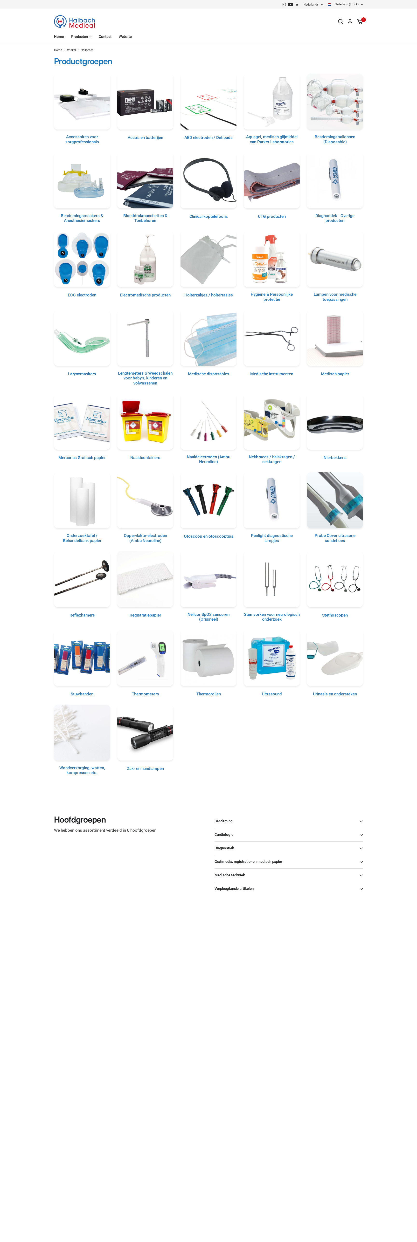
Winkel (71, 50)
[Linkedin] (297, 4)
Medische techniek (230, 875)
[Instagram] (284, 4)
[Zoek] (340, 21)
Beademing (224, 821)
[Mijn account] (350, 21)
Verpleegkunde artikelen (234, 888)
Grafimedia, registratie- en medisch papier (248, 861)
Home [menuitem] (59, 36)
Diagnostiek (224, 848)
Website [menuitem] (125, 36)
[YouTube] (290, 4)
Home (58, 50)
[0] (359, 21)
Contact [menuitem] (105, 36)
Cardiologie (224, 834)
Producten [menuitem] (79, 36)
